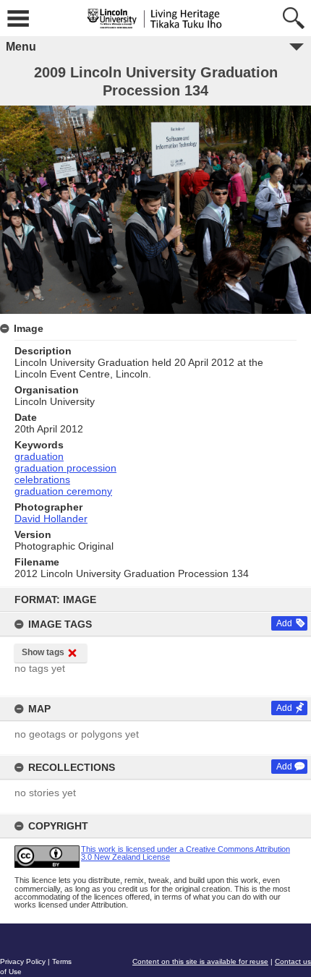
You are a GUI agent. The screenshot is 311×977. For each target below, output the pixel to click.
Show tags (43, 652)
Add (284, 623)
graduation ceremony (63, 491)
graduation (39, 456)
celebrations (42, 479)
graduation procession (65, 468)
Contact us (293, 961)
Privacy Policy (23, 961)
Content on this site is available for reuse (200, 961)
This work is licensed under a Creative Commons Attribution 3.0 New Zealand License (185, 853)
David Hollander (51, 518)
